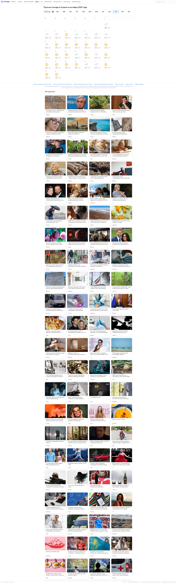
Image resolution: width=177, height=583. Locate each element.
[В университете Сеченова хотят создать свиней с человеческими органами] (77, 172)
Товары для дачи (139, 84)
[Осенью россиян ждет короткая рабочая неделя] (77, 569)
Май (83, 11)
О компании (6, 582)
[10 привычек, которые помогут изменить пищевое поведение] (121, 547)
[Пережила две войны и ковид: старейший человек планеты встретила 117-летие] (55, 172)
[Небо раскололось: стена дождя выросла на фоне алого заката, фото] (55, 414)
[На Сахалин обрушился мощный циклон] (55, 436)
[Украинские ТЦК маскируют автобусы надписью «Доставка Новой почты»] (55, 304)
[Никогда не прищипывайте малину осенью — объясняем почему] (99, 105)
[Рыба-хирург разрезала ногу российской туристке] (121, 348)
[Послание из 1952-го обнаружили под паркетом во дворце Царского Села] (55, 105)
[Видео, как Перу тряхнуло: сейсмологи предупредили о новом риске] (77, 392)
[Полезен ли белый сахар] (55, 547)
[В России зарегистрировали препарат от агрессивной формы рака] (99, 326)
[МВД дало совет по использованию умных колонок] (77, 348)
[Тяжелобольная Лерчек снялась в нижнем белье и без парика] (121, 502)
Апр (77, 11)
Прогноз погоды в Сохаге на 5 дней (62, 84)
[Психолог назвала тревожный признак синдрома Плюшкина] (77, 370)
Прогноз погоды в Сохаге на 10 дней (103, 84)
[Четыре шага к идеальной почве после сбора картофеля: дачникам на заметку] (99, 172)
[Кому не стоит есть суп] (121, 414)
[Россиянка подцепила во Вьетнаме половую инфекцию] (121, 392)
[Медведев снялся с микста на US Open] (77, 458)
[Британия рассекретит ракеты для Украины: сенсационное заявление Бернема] (121, 480)
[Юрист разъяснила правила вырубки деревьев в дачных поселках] (77, 194)
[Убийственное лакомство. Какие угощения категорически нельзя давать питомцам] (77, 216)
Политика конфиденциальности (134, 582)
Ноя (122, 11)
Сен (109, 11)
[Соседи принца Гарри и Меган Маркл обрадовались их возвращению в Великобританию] (55, 458)
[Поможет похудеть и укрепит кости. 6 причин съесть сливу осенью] (55, 238)
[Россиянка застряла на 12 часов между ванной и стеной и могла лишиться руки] (99, 304)
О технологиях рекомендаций (147, 582)
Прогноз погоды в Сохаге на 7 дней (83, 84)
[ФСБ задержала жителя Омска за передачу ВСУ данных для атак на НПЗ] (99, 238)
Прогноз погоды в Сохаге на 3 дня (42, 84)
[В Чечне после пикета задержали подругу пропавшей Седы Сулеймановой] (55, 128)
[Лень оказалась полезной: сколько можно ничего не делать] (55, 348)
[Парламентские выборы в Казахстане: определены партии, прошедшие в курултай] (99, 547)
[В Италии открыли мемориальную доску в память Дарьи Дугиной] (55, 282)
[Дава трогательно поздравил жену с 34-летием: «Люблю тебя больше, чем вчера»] (99, 348)
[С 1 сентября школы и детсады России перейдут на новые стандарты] (121, 150)
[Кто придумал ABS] (99, 392)
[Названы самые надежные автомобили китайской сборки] (99, 458)
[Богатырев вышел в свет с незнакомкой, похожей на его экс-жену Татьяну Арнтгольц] (77, 326)
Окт (116, 11)
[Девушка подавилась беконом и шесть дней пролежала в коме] (77, 282)
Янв (57, 11)
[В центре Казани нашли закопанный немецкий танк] (121, 128)
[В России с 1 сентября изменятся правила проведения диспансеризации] (99, 260)
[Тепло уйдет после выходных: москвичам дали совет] (55, 216)
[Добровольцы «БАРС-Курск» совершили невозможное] (121, 326)
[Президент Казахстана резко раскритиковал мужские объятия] (77, 105)
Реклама (11, 582)
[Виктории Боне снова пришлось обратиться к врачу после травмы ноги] (121, 458)
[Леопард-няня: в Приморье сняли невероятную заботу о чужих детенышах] (121, 282)
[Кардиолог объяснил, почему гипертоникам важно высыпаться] (121, 260)
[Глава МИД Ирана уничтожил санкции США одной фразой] (99, 282)
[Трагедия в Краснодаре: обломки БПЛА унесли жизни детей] (77, 525)
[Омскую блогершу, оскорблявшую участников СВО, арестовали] (121, 172)
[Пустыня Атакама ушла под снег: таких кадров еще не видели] (99, 216)
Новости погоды (119, 84)
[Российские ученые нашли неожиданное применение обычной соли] (77, 304)
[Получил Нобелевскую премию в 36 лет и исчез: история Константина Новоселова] (121, 105)
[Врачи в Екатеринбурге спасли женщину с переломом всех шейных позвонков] (99, 370)
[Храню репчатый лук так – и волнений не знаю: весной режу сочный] (121, 370)
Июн (89, 11)
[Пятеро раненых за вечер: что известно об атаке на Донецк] (121, 569)
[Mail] (2, 1)
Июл (96, 11)
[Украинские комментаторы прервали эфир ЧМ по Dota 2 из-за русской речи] (99, 569)
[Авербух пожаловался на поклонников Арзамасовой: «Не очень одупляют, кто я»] (55, 194)
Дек (129, 11)
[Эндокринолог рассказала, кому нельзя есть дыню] (121, 216)
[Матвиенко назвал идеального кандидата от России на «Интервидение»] (55, 150)
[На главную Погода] (6, 1)
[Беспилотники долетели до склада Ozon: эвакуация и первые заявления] (55, 480)
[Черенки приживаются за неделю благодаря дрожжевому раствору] (77, 150)
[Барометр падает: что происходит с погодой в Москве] (77, 260)
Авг (103, 11)
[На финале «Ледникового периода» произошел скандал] (77, 502)
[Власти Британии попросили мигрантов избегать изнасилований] (77, 128)
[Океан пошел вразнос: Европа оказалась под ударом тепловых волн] (99, 128)
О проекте (124, 582)
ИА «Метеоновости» (172, 582)
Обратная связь (157, 582)
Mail (2, 582)
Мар (70, 11)
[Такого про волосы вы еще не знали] (77, 480)
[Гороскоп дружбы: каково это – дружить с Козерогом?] (77, 414)
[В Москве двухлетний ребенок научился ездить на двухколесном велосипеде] (121, 436)
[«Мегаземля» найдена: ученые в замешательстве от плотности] (77, 238)
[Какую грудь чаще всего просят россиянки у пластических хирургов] (55, 525)
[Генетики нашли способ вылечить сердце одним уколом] (55, 392)
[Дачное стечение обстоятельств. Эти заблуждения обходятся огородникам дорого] (55, 260)
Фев (64, 11)
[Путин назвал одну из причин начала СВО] (121, 304)
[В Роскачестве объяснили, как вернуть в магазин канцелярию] (99, 502)
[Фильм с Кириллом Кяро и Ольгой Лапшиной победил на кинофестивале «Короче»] (99, 436)
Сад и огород (129, 84)
